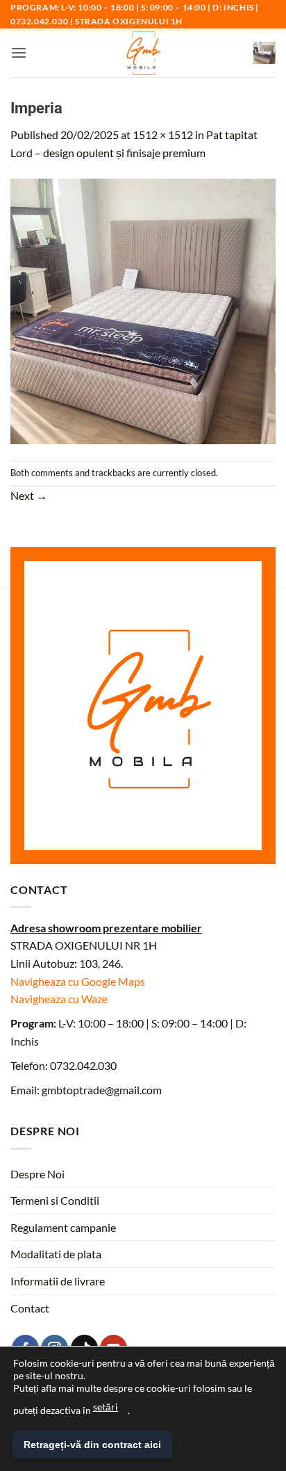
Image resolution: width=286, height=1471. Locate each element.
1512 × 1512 (163, 134)
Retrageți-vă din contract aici (92, 1444)
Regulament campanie (63, 1227)
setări (105, 1407)
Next (28, 495)
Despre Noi (37, 1173)
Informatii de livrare (57, 1280)
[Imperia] (143, 309)
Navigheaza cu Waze (59, 998)
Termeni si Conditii (54, 1200)
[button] (18, 52)
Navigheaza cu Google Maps (77, 981)
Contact (29, 1308)
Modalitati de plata (55, 1253)
